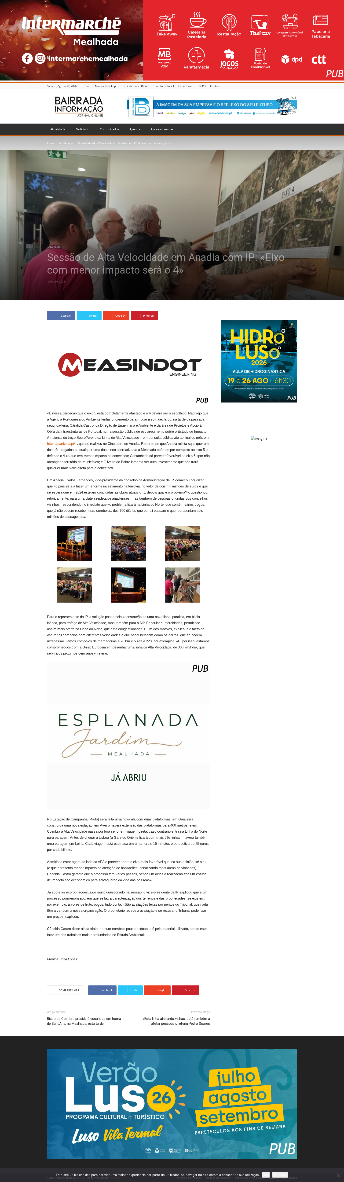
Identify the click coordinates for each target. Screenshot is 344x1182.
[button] (291, 129)
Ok (266, 1175)
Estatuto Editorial (163, 86)
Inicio (50, 143)
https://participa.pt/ (61, 444)
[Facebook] (294, 86)
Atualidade (57, 129)
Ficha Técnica (186, 86)
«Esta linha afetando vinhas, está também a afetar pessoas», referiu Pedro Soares (176, 1021)
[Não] (338, 1175)
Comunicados (109, 129)
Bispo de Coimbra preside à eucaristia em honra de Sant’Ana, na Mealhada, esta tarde (84, 1021)
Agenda (135, 129)
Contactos (216, 86)
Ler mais (280, 1175)
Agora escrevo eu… (164, 129)
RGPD (202, 86)
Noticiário (82, 129)
